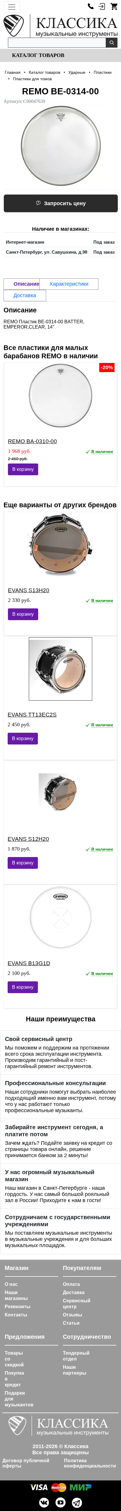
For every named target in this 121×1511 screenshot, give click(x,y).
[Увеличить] (60, 145)
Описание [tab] (26, 284)
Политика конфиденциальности (90, 1463)
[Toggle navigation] (12, 7)
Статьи (71, 1323)
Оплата (71, 1284)
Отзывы (72, 1314)
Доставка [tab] (25, 295)
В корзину (23, 469)
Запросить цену (65, 203)
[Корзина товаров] (113, 6)
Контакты (16, 1314)
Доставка (74, 1292)
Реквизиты (18, 1306)
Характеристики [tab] (68, 284)
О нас (11, 1284)
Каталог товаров (37, 55)
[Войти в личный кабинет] (101, 6)
